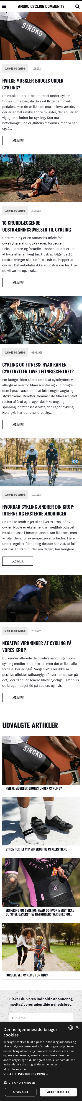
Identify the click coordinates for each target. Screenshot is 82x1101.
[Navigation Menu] (4, 6)
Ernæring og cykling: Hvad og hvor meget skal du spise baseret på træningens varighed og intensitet (40, 912)
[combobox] (70, 1027)
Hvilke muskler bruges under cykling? (34, 788)
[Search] (77, 6)
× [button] (77, 1027)
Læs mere (13, 141)
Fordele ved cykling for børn (27, 975)
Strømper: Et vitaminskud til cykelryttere (36, 849)
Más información (14, 1069)
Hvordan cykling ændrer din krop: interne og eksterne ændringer (38, 510)
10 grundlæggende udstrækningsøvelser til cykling (36, 226)
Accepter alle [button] (58, 1092)
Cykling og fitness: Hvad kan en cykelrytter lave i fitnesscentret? (38, 368)
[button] (41, 1074)
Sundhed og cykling (15, 68)
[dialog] (41, 1061)
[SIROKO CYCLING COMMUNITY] (41, 6)
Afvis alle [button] (21, 1092)
